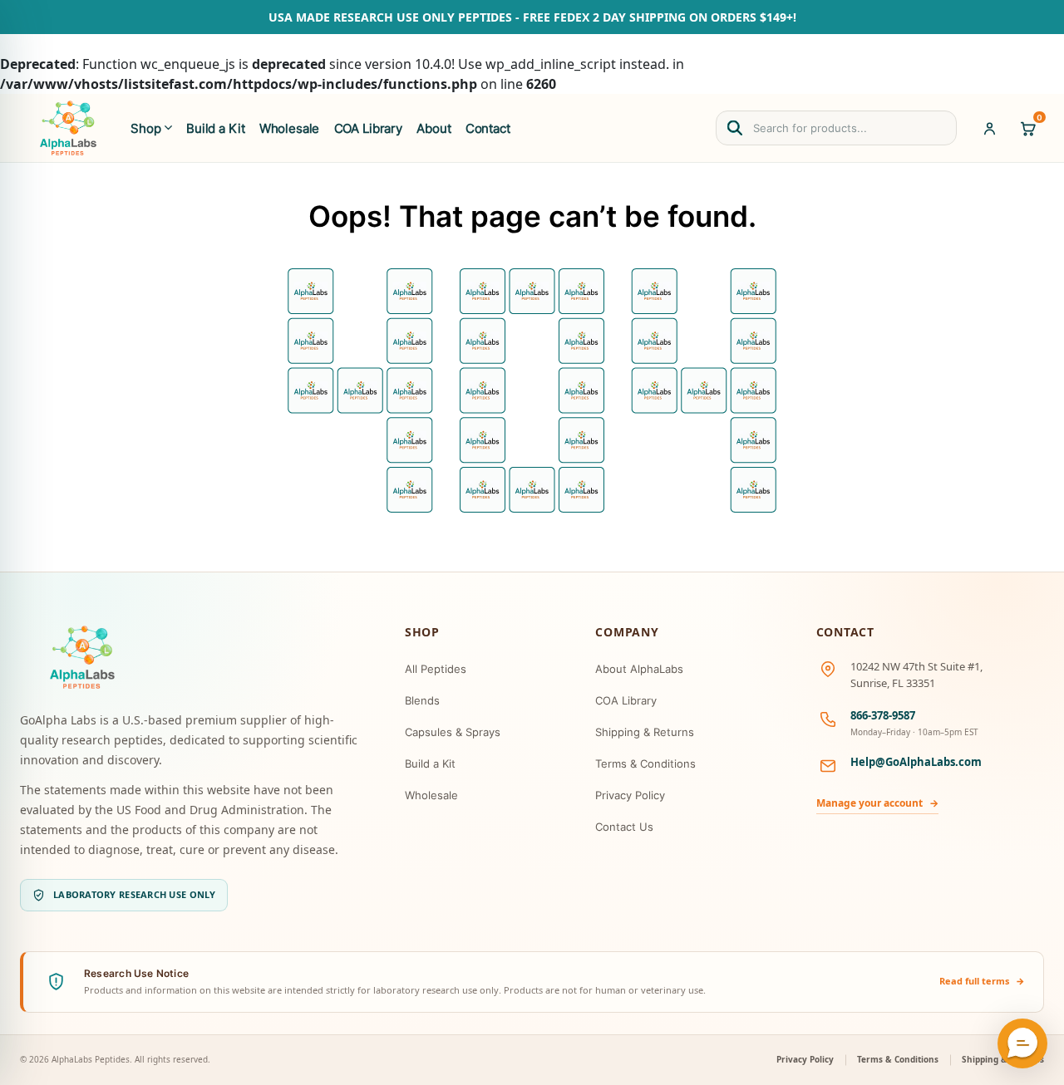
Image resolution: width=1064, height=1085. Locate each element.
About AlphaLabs (639, 668)
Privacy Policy (630, 795)
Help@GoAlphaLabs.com (916, 761)
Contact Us (624, 826)
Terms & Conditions (645, 763)
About (433, 128)
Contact (488, 128)
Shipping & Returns (644, 732)
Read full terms (982, 981)
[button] (1022, 1043)
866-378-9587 (882, 715)
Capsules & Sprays (452, 732)
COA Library (368, 128)
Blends (422, 700)
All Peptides (435, 668)
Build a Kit (215, 128)
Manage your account (877, 803)
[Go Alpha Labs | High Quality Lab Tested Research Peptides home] (68, 128)
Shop (145, 128)
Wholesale (289, 128)
